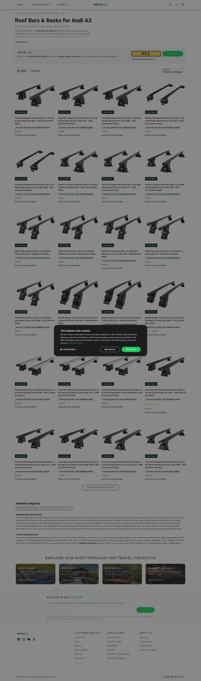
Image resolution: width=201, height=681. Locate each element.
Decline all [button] (110, 349)
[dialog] (100, 340)
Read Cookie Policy (75, 343)
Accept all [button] (131, 349)
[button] (68, 349)
